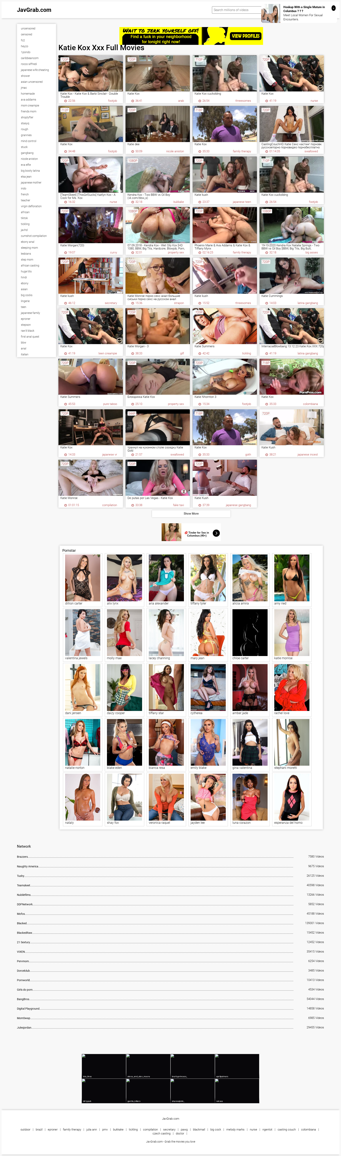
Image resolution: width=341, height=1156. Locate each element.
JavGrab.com (34, 10)
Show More (191, 513)
